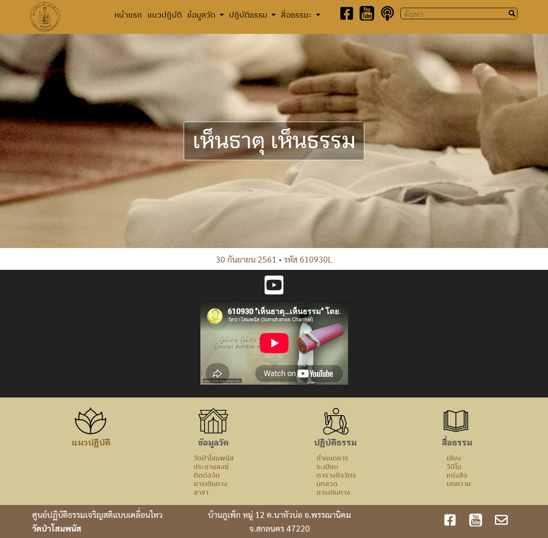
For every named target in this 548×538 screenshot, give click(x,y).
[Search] (511, 13)
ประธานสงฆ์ (211, 466)
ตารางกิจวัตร (336, 475)
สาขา (201, 492)
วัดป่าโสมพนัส (214, 458)
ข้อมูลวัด (201, 14)
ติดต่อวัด (207, 475)
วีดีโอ (454, 466)
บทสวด (326, 483)
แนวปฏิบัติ (164, 14)
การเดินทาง (210, 483)
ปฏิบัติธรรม (248, 14)
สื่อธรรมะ (296, 14)
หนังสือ (457, 475)
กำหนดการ (332, 458)
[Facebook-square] (347, 13)
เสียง (454, 458)
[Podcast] (387, 13)
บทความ (459, 483)
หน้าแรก (128, 14)
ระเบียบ (327, 466)
